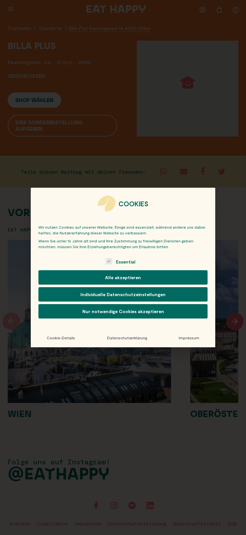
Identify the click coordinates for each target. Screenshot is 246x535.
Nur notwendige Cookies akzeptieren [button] (123, 311)
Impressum (189, 337)
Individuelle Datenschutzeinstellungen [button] (123, 294)
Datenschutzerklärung (127, 337)
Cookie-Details (61, 337)
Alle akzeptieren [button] (123, 277)
